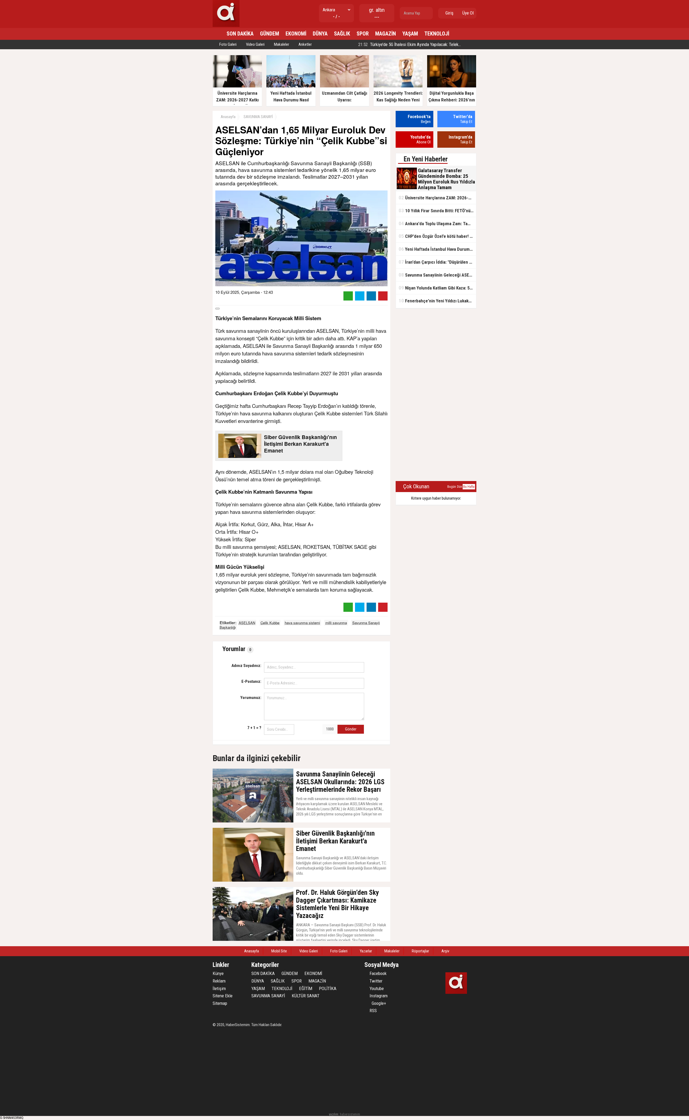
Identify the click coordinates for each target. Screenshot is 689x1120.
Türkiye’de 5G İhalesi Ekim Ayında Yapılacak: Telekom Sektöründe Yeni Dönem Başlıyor (439, 44)
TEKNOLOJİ (436, 33)
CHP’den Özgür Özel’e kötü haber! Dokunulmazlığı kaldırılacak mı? (437, 236)
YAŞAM (410, 33)
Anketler (305, 44)
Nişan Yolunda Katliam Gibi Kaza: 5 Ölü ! (437, 288)
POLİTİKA (327, 988)
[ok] (428, 13)
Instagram (378, 995)
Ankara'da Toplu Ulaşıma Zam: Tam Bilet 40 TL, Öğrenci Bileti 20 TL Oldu (437, 223)
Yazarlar (365, 951)
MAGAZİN (385, 33)
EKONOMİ (296, 33)
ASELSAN (247, 622)
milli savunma (336, 622)
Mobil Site (278, 951)
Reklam (219, 981)
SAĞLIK (342, 33)
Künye (218, 973)
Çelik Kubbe (270, 622)
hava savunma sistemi (302, 622)
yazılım (333, 1114)
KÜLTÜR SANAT (305, 995)
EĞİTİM (305, 988)
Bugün (451, 487)
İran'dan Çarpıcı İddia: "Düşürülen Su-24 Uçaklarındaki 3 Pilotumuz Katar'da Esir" (437, 262)
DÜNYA (320, 33)
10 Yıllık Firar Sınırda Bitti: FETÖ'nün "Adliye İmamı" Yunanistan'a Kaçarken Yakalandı (437, 210)
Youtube (376, 988)
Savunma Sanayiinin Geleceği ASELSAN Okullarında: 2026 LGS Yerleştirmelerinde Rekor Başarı (437, 275)
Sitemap (220, 1003)
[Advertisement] (436, 395)
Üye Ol (467, 13)
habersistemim (350, 1114)
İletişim (219, 988)
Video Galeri (255, 44)
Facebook (377, 973)
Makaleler (281, 44)
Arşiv (445, 951)
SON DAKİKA (240, 33)
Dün (459, 487)
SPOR (363, 33)
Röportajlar (420, 951)
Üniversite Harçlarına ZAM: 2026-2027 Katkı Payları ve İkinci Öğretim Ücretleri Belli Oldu (437, 198)
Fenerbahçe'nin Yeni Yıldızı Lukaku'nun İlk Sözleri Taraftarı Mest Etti (437, 301)
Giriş (449, 13)
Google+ (377, 1003)
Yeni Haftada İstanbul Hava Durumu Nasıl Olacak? (437, 249)
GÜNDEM (269, 33)
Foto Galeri (228, 44)
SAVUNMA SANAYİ (258, 116)
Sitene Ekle (223, 995)
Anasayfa (227, 116)
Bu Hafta (468, 487)
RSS (372, 1010)
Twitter (375, 981)
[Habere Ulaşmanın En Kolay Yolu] (226, 26)
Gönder (350, 729)
